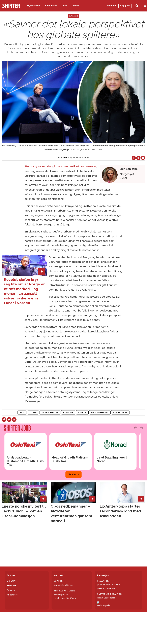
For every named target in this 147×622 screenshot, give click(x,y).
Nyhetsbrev (33, 5)
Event (76, 5)
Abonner (111, 5)
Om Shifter (12, 580)
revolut (68, 412)
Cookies (11, 590)
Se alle (72, 474)
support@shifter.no (63, 585)
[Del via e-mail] (143, 158)
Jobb (64, 5)
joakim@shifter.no (106, 588)
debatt (82, 412)
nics (22, 412)
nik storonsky (99, 412)
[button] (134, 428)
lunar (33, 412)
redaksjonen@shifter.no (65, 598)
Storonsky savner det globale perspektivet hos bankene (60, 166)
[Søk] (137, 6)
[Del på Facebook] (134, 158)
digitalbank (120, 412)
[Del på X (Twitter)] (138, 158)
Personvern (12, 585)
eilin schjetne (49, 412)
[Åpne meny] (145, 6)
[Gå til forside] (11, 6)
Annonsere (51, 5)
